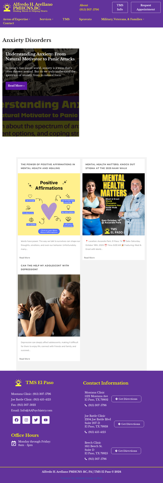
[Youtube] (46, 420)
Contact (8, 23)
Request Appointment (146, 7)
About (84, 5)
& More (98, 478)
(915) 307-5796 (89, 9)
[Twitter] (36, 420)
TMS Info (120, 7)
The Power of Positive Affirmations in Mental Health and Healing (48, 166)
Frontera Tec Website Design (77, 478)
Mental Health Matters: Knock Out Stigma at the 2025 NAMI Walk (110, 166)
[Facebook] (16, 420)
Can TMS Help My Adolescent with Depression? (45, 267)
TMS (66, 19)
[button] (29, 19)
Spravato (85, 19)
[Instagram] (26, 420)
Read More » (15, 87)
